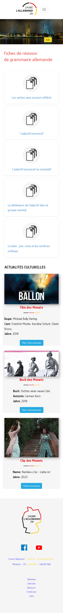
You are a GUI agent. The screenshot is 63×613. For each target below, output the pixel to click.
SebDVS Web (45, 564)
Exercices (31, 583)
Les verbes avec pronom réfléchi (31, 97)
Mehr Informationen (31, 342)
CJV (24, 564)
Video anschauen (31, 485)
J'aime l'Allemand (16, 559)
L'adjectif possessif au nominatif (31, 169)
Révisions (31, 579)
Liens (31, 596)
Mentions (16, 564)
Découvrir (31, 587)
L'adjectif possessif (31, 133)
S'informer (31, 591)
